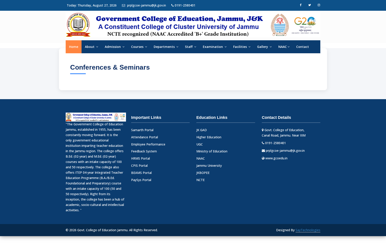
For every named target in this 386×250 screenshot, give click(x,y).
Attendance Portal (144, 137)
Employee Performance (148, 144)
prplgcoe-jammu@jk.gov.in (146, 5)
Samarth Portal (142, 130)
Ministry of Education (211, 151)
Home (73, 47)
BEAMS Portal (141, 173)
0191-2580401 (184, 5)
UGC (199, 144)
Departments (165, 47)
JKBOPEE (203, 173)
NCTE (200, 180)
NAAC (282, 47)
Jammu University (209, 165)
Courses (137, 47)
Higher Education (208, 137)
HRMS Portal (140, 158)
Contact (302, 47)
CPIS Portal (139, 165)
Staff (189, 47)
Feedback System (144, 151)
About (90, 47)
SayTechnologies (308, 230)
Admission (113, 47)
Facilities (240, 47)
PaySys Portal (141, 180)
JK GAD (201, 130)
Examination (213, 47)
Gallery (263, 47)
